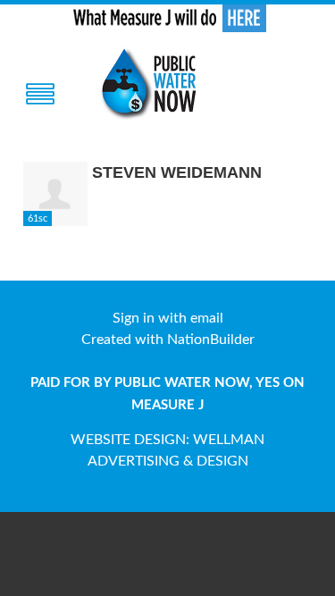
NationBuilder (211, 339)
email (206, 318)
